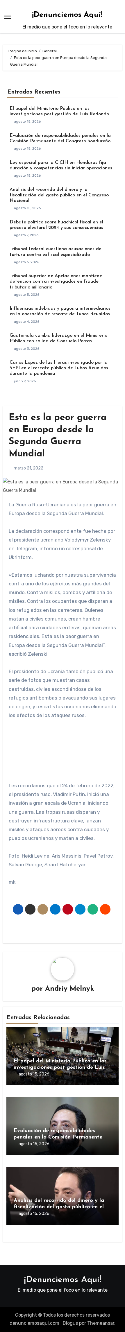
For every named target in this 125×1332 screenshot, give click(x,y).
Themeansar (100, 1323)
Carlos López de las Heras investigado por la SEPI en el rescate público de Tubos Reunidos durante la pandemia (59, 368)
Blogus (70, 1323)
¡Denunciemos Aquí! (67, 15)
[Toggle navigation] (7, 16)
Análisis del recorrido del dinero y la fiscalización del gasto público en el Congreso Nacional (59, 195)
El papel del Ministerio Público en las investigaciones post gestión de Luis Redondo (60, 1067)
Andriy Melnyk (69, 988)
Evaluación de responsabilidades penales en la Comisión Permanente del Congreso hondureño (58, 1137)
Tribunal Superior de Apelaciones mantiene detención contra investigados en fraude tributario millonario (56, 281)
